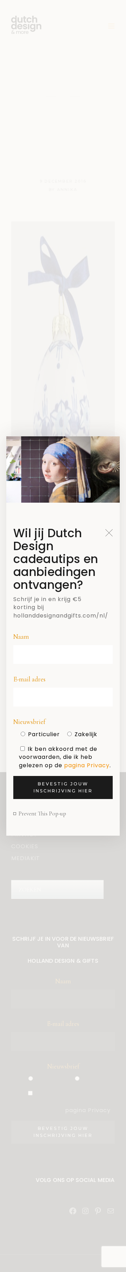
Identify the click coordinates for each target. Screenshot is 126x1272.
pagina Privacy (87, 765)
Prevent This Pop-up (42, 813)
